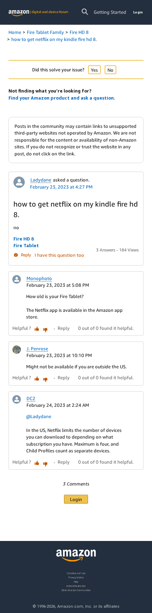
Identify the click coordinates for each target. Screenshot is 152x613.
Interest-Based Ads (76, 586)
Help (76, 582)
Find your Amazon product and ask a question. (61, 98)
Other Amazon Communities (76, 590)
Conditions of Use (76, 573)
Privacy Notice (76, 577)
